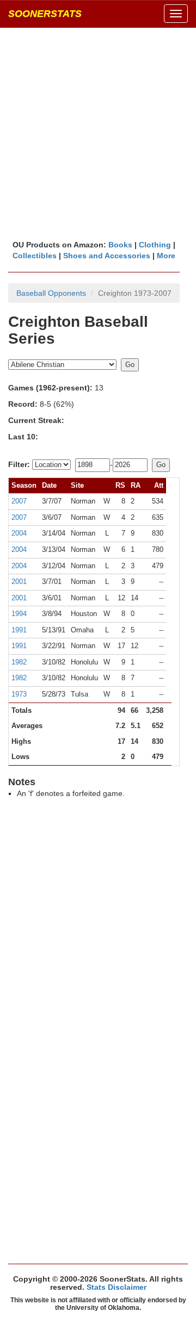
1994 (19, 614)
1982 (19, 662)
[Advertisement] (98, 133)
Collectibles (35, 255)
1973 (19, 694)
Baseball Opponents (51, 293)
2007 (19, 501)
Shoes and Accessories (106, 255)
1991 (19, 630)
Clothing (155, 244)
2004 (19, 533)
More (166, 255)
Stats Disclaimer (116, 1287)
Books (120, 244)
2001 (19, 581)
